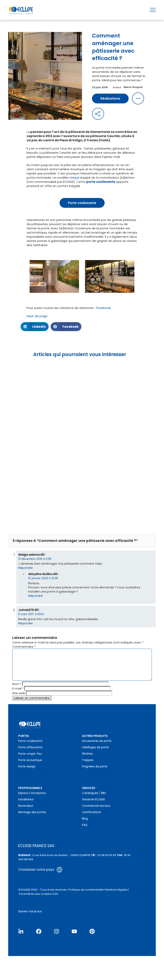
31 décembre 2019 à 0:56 (34, 559)
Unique (74, 177)
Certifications (91, 812)
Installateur (26, 799)
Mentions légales (116, 889)
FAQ (84, 825)
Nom (16, 684)
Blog (85, 819)
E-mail (18, 688)
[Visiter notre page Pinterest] (92, 931)
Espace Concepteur (32, 793)
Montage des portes (32, 812)
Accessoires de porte (96, 741)
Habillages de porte (95, 747)
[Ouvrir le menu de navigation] (153, 10)
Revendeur (25, 806)
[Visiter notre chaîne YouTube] (74, 931)
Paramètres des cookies (35, 894)
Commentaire (24, 646)
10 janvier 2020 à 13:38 (43, 578)
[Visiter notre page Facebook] (38, 931)
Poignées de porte (94, 766)
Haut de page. (37, 316)
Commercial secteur (96, 806)
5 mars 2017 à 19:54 (31, 614)
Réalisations (110, 98)
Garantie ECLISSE (93, 799)
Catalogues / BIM (94, 793)
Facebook (103, 308)
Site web (18, 693)
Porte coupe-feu (30, 754)
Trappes (87, 760)
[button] (35, 326)
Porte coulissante (82, 203)
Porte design (27, 766)
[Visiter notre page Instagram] (56, 931)
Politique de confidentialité (86, 889)
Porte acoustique (30, 760)
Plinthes (87, 754)
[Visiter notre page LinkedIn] (21, 931)
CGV (55, 894)
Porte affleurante (30, 747)
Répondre (25, 568)
